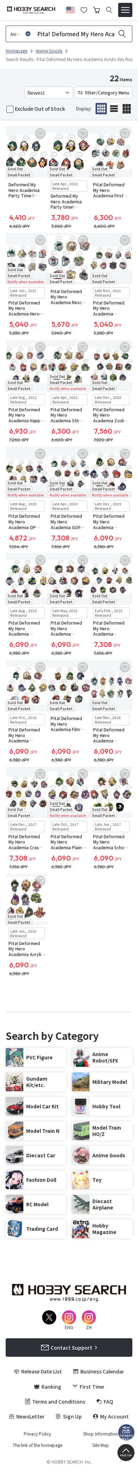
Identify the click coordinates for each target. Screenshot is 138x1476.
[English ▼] (70, 9)
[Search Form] (109, 10)
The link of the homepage (37, 1445)
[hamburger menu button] (125, 10)
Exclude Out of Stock (40, 108)
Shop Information (100, 1434)
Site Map (100, 1445)
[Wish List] (83, 9)
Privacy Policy (37, 1434)
